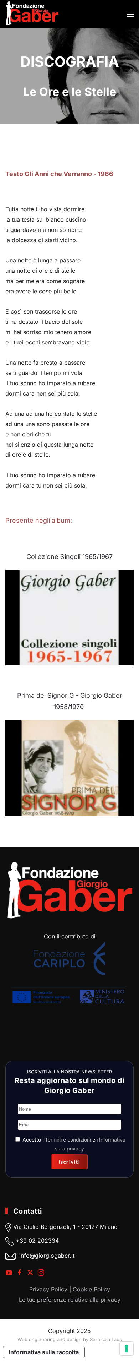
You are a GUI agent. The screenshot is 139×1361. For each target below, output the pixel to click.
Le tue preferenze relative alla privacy (69, 1299)
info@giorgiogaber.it (46, 1255)
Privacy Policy (48, 1289)
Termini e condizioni (68, 1140)
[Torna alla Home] (32, 14)
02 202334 (44, 1240)
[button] (130, 14)
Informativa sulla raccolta (44, 1352)
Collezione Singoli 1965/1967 (69, 556)
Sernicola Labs (106, 1339)
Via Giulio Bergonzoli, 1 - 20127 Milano (64, 1226)
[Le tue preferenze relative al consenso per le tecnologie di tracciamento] (126, 1348)
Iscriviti (70, 1162)
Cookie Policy (91, 1289)
